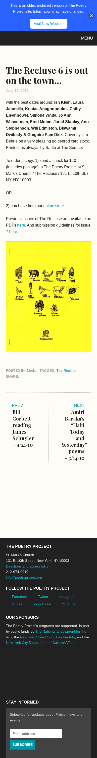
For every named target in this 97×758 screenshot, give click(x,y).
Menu (87, 38)
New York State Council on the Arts (47, 637)
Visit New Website (48, 23)
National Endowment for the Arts (19, 661)
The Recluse (66, 371)
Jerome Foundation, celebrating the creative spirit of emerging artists (52, 661)
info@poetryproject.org (24, 577)
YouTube (69, 604)
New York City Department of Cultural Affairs (40, 643)
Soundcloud (42, 604)
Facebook (20, 597)
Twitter (43, 597)
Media (32, 371)
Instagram (67, 597)
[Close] (91, 15)
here (21, 225)
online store (53, 206)
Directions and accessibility (27, 566)
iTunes (17, 604)
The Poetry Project (27, 38)
